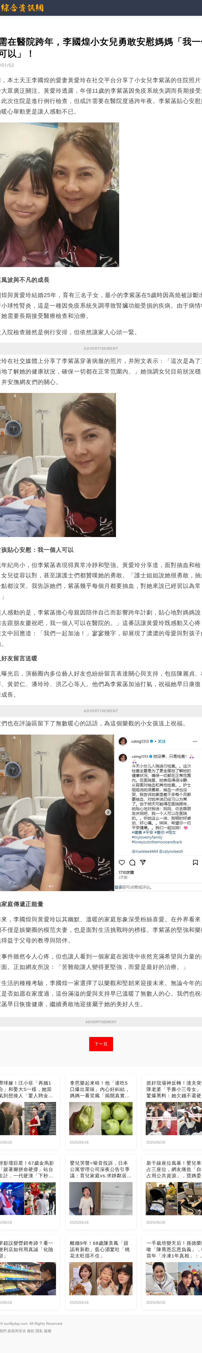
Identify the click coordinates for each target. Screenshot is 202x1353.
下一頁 (101, 1044)
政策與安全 (17, 1331)
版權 (47, 1331)
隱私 (39, 1331)
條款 (30, 1331)
